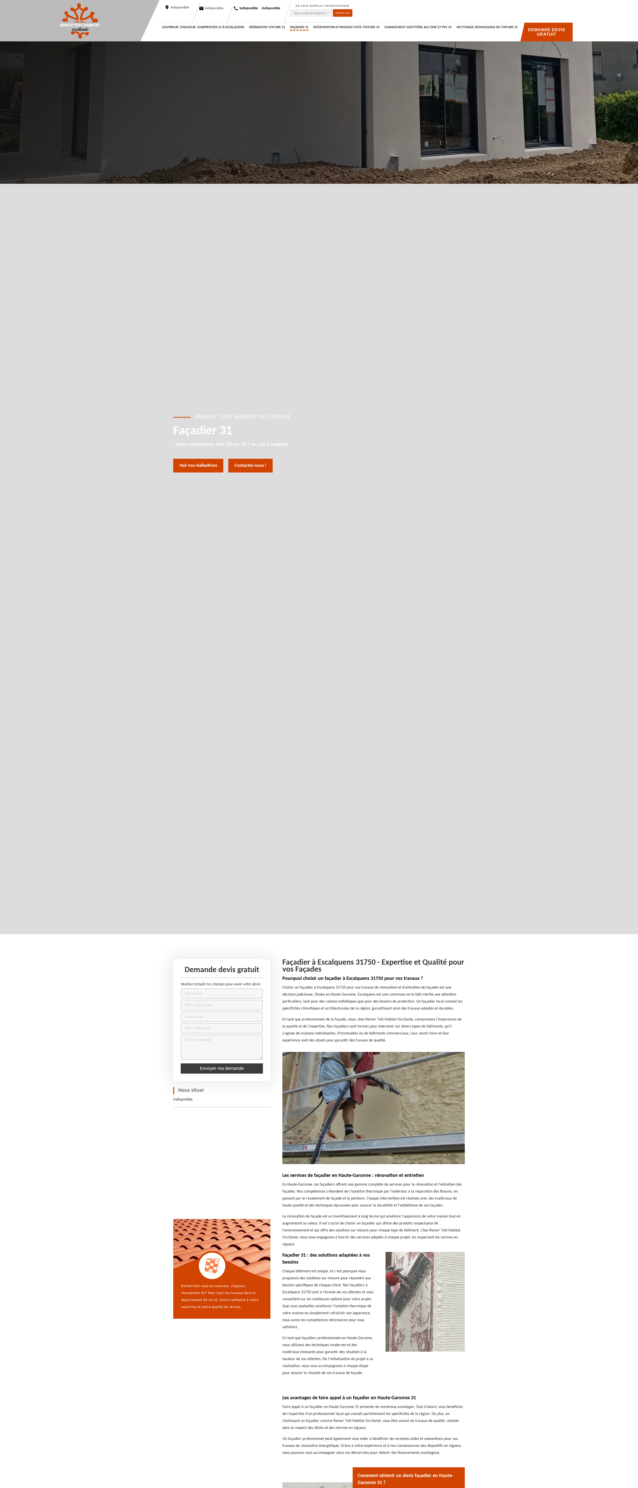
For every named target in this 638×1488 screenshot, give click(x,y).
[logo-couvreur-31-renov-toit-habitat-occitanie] (79, 20)
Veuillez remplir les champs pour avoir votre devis (220, 984)
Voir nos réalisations (198, 465)
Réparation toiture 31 (267, 27)
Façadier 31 (299, 27)
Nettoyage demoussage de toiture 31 (487, 27)
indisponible (214, 8)
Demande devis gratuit (546, 32)
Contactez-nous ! (250, 465)
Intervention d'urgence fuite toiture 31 (346, 27)
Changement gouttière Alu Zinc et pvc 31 (418, 27)
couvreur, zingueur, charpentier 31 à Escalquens (203, 27)
